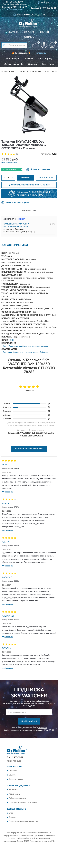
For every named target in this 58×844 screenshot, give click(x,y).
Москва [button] (21, 219)
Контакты (29, 37)
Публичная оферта (17, 798)
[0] (52, 45)
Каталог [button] (13, 32)
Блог (11, 813)
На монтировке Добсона (36, 352)
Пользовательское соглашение (23, 802)
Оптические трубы (13, 64)
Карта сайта (14, 794)
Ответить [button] (9, 492)
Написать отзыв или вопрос (29, 449)
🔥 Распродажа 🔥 (21, 53)
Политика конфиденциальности (23, 822)
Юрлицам (28, 32)
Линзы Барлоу (44, 59)
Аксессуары (48, 64)
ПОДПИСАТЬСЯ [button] (29, 721)
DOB (12, 340)
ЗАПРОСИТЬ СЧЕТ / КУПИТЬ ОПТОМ (30, 185)
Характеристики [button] (29, 210)
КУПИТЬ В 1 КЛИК (46, 177)
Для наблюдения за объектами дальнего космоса (25, 346)
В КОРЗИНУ (25, 177)
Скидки (12, 817)
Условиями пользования (32, 730)
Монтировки (12, 59)
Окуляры (28, 59)
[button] (15, 9)
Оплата (12, 775)
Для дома (7, 352)
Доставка (13, 771)
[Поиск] (4, 45)
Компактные (18, 352)
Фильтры (32, 64)
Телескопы (41, 53)
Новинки (44, 32)
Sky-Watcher (21, 4)
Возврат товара (16, 779)
